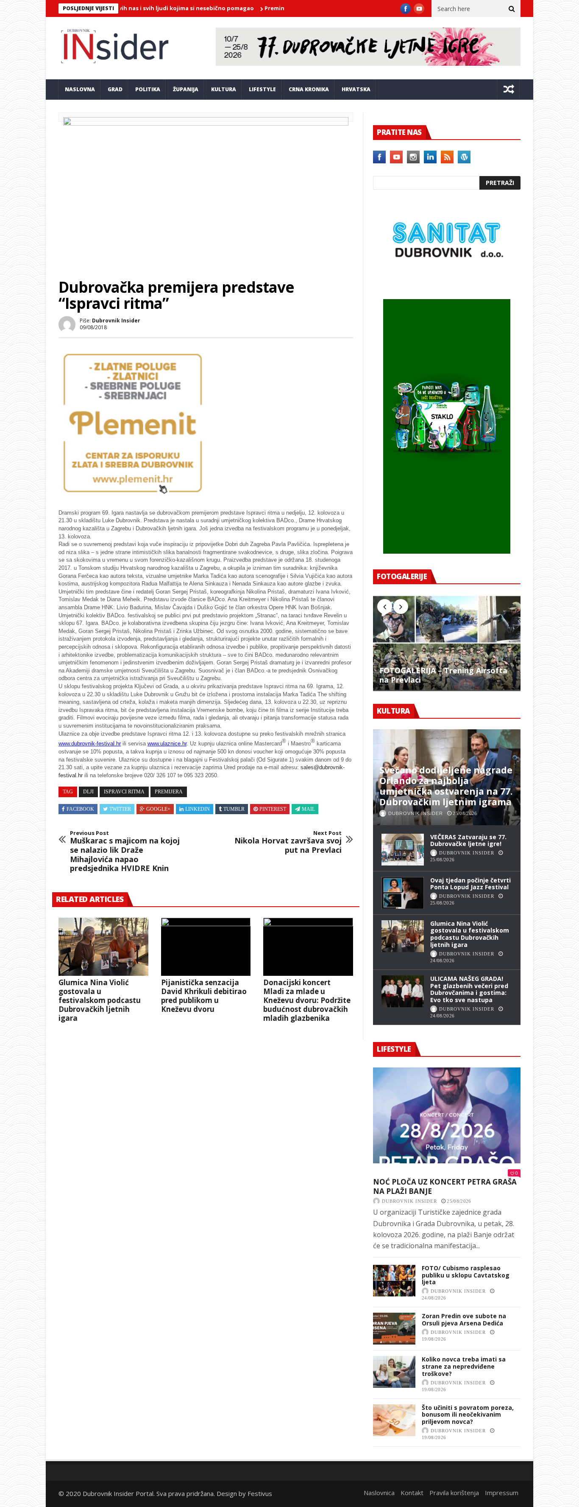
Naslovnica (379, 1492)
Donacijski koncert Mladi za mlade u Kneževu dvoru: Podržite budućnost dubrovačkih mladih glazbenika (307, 1000)
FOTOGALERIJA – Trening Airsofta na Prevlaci (443, 675)
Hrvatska (356, 89)
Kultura (223, 89)
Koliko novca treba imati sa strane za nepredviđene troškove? (464, 1366)
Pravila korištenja (454, 1492)
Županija (185, 89)
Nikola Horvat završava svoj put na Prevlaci (288, 842)
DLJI (88, 792)
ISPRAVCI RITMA (124, 792)
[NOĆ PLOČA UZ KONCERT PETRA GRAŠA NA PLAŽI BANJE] (447, 1115)
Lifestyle (262, 89)
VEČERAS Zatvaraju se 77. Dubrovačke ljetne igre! (468, 840)
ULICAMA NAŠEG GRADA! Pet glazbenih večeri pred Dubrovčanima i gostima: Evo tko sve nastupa (469, 989)
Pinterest (272, 809)
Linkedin (197, 809)
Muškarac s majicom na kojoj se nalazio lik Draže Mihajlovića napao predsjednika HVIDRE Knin (125, 851)
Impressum (501, 1492)
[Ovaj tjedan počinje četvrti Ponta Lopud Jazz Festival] (402, 893)
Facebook (80, 809)
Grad (115, 89)
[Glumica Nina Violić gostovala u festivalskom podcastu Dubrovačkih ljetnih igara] (103, 947)
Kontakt (412, 1492)
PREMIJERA (169, 792)
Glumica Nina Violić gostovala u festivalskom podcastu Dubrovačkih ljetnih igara (99, 1000)
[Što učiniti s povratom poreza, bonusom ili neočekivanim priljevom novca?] (394, 1420)
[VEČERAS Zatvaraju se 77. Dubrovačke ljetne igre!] (402, 850)
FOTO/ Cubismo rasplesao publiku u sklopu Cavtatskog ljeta (465, 1275)
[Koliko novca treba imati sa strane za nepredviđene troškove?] (394, 1372)
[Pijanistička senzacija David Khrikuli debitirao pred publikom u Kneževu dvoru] (206, 947)
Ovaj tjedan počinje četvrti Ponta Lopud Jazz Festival (470, 883)
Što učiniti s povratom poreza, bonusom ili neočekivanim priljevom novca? (468, 1414)
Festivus (260, 1493)
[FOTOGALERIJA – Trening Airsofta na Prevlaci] (447, 643)
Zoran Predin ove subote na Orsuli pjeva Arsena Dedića (464, 1319)
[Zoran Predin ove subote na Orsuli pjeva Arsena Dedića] (394, 1329)
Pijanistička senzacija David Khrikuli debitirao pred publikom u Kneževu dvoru (204, 996)
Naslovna (80, 89)
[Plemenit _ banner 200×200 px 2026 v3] (132, 494)
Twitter (120, 809)
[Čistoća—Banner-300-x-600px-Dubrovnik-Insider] (446, 551)
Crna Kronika (309, 89)
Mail (308, 809)
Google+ (158, 809)
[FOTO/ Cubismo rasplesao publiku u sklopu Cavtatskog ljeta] (394, 1281)
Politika (147, 89)
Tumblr (234, 809)
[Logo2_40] (447, 281)
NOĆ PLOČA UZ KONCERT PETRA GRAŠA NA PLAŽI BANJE (445, 1186)
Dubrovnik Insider (116, 320)
